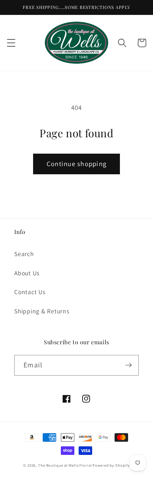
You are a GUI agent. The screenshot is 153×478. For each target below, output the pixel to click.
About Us (26, 273)
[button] (11, 43)
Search (24, 254)
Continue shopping (76, 163)
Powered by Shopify (111, 465)
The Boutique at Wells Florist (65, 465)
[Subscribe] (128, 365)
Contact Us (30, 292)
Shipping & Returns (41, 311)
